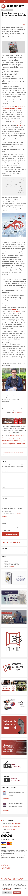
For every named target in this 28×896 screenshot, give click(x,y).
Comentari (5, 471)
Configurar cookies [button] (7, 892)
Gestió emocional (6, 879)
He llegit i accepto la (11, 515)
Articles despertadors (15, 826)
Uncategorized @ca (6, 878)
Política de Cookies (5, 865)
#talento (21, 438)
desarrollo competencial (7, 441)
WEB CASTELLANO (7, 542)
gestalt (13, 443)
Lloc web (4, 498)
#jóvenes (11, 438)
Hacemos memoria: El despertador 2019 (13, 450)
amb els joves (7, 9)
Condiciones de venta (6, 868)
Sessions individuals (11, 829)
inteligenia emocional (20, 443)
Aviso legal (3, 864)
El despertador (15, 5)
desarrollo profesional (7, 443)
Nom (3, 487)
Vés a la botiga (6, 798)
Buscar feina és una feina (20, 825)
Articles (21, 876)
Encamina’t (14, 309)
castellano (14, 876)
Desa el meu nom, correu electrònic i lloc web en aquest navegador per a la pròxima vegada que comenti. (14, 509)
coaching (24, 440)
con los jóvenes (17, 412)
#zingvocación (18, 440)
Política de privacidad (6, 867)
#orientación (16, 438)
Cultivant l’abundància (16, 823)
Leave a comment (20, 19)
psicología (9, 444)
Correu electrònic (7, 492)
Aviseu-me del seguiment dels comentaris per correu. (13, 522)
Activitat (16, 878)
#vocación (4, 440)
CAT (24, 24)
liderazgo (4, 444)
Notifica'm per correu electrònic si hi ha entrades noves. (12, 529)
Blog (17, 435)
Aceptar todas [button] (17, 892)
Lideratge (20, 879)
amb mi (14, 879)
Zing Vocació (19, 125)
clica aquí (12, 566)
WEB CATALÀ (16, 542)
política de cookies (6, 889)
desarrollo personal (17, 441)
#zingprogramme (11, 440)
